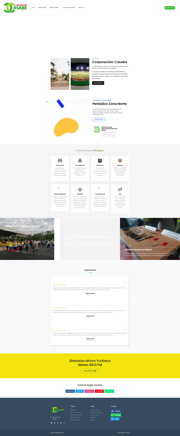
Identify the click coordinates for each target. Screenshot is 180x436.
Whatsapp (108, 391)
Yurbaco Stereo (53, 7)
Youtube (98, 391)
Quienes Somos (42, 7)
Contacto (81, 7)
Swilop (127, 432)
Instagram (88, 391)
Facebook (69, 391)
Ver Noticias (98, 119)
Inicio (33, 7)
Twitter (79, 391)
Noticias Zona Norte (69, 7)
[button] (98, 83)
